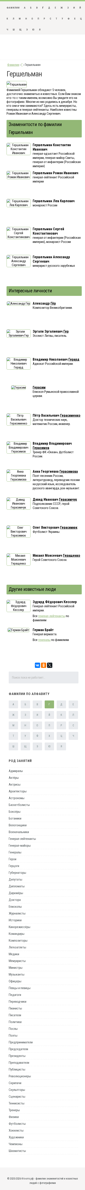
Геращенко (71, 555)
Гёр (53, 303)
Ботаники (15, 818)
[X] (49, 665)
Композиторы (18, 941)
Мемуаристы (17, 961)
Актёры (14, 778)
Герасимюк (68, 527)
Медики (14, 954)
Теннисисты (16, 1103)
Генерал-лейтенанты (22, 839)
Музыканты (16, 974)
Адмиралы (16, 771)
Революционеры (20, 1076)
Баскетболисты (19, 805)
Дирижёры (16, 893)
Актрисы (14, 784)
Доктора (15, 900)
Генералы (15, 852)
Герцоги (14, 866)
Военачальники (19, 832)
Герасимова (69, 471)
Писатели (15, 1015)
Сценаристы (17, 1097)
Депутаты (15, 879)
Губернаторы (17, 873)
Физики (14, 1117)
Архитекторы (18, 791)
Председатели (18, 1049)
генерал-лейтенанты (51, 616)
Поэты (13, 1035)
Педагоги (15, 995)
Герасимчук (68, 499)
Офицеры (15, 981)
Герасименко (70, 415)
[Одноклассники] (43, 665)
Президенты (17, 1056)
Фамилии (13, 7)
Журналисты (17, 913)
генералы (44, 640)
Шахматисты (17, 1151)
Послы (13, 1029)
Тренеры (14, 1110)
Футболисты (17, 1124)
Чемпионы (15, 1144)
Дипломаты (17, 886)
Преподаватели (19, 1063)
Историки (15, 920)
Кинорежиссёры (19, 927)
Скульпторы (17, 1090)
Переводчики (17, 1002)
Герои (12, 859)
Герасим (39, 387)
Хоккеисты (16, 1130)
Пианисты (15, 1008)
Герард (73, 359)
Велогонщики (18, 825)
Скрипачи (15, 1083)
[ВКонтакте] (37, 665)
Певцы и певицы (20, 988)
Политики (15, 1022)
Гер (66, 331)
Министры (15, 968)
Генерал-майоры (20, 846)
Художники (16, 1137)
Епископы (15, 907)
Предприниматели (21, 1042)
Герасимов (41, 448)
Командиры (16, 934)
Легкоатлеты (17, 947)
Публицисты (17, 1069)
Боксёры (14, 812)
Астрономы (16, 798)
